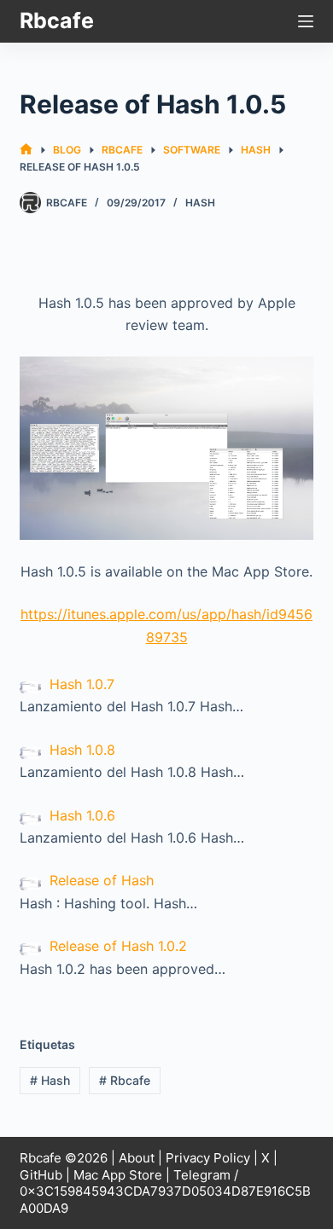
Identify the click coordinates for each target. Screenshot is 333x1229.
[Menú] (305, 21)
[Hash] (166, 448)
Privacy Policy (208, 1158)
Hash (200, 202)
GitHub (41, 1175)
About (137, 1158)
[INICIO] (26, 149)
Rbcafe (57, 20)
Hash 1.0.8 (82, 749)
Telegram (202, 1175)
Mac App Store (117, 1175)
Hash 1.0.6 (82, 815)
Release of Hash (102, 880)
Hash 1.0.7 (82, 684)
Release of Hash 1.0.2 (118, 945)
